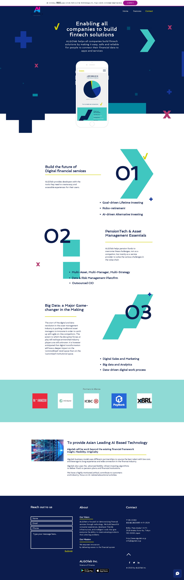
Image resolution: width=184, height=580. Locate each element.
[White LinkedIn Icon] (138, 562)
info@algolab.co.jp (133, 541)
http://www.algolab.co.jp (136, 538)
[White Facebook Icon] (129, 562)
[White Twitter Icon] (134, 562)
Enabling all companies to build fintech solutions (92, 29)
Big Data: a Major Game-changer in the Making (66, 307)
